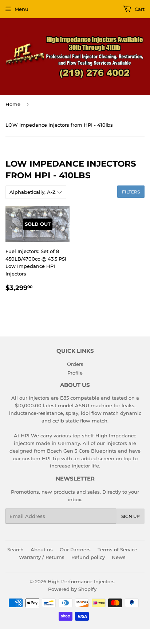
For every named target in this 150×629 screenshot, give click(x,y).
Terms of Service (117, 549)
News (119, 557)
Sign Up (130, 516)
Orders (75, 364)
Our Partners (75, 549)
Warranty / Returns (41, 557)
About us (42, 549)
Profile (75, 373)
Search (15, 549)
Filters (131, 192)
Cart (139, 9)
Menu (21, 9)
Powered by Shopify (72, 589)
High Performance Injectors (81, 581)
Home (12, 104)
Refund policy (88, 557)
